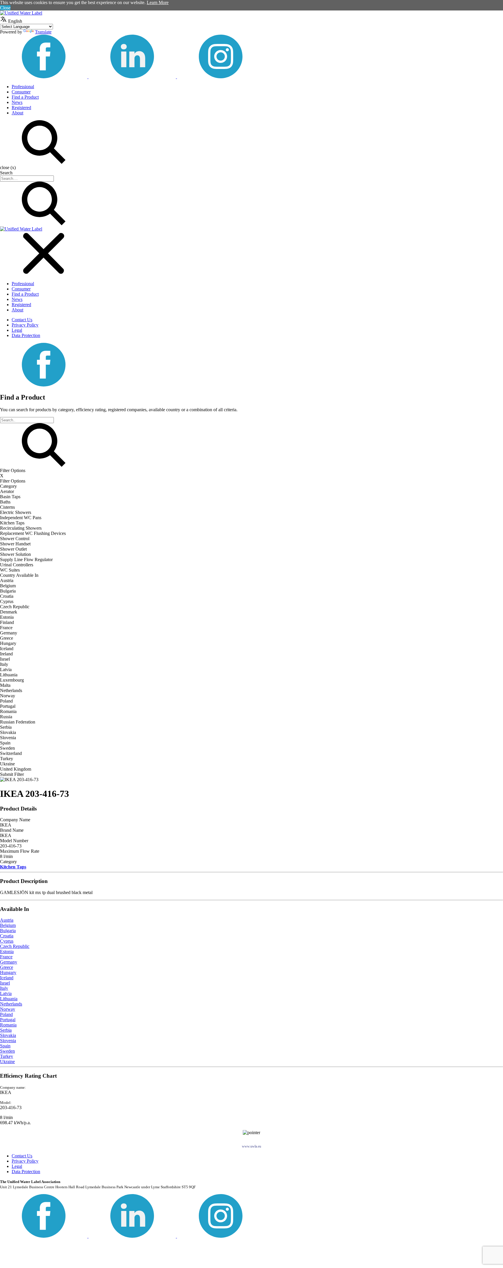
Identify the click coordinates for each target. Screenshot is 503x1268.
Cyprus (6, 941)
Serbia (6, 1030)
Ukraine (7, 1061)
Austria (6, 920)
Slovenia (8, 1040)
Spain (5, 1045)
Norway (7, 1009)
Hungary (8, 972)
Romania (8, 1024)
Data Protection (26, 335)
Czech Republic (14, 946)
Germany (8, 962)
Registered (21, 107)
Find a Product (25, 97)
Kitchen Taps (13, 866)
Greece (6, 967)
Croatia (6, 935)
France (6, 956)
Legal (17, 330)
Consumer (21, 91)
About (17, 112)
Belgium (8, 925)
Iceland (6, 977)
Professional (23, 86)
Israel (5, 982)
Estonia (7, 951)
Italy (4, 988)
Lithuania (8, 998)
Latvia (6, 993)
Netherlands (11, 1003)
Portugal (7, 1019)
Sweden (7, 1051)
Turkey (6, 1056)
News (17, 102)
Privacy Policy (25, 324)
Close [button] (5, 7)
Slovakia (8, 1035)
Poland (6, 1014)
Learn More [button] (158, 2)
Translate (43, 31)
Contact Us (22, 319)
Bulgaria (8, 930)
